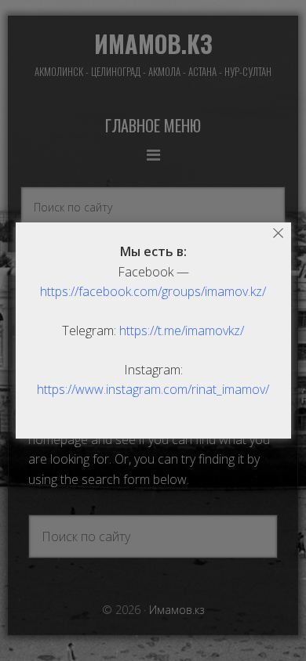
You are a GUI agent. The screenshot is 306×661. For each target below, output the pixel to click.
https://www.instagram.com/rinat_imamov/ (153, 389)
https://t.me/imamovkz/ (181, 330)
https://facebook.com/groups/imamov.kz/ (153, 291)
